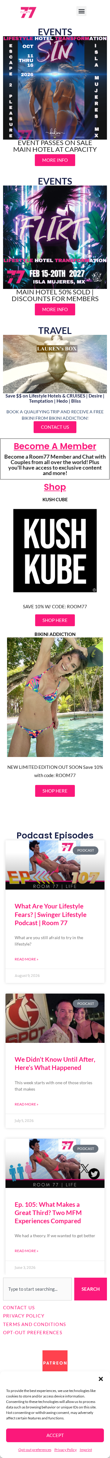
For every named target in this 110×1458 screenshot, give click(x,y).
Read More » (26, 959)
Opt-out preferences (34, 1449)
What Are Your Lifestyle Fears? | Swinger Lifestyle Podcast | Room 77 (50, 914)
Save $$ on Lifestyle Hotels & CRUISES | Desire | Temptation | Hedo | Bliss (55, 398)
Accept (55, 1435)
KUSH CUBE (55, 499)
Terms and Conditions (34, 1324)
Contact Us (19, 1307)
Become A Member (55, 446)
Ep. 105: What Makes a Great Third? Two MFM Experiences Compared (48, 1212)
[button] (101, 1379)
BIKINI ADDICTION (55, 634)
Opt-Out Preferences (32, 1332)
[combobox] (37, 1289)
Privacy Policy (65, 1449)
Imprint (86, 1449)
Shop (55, 487)
